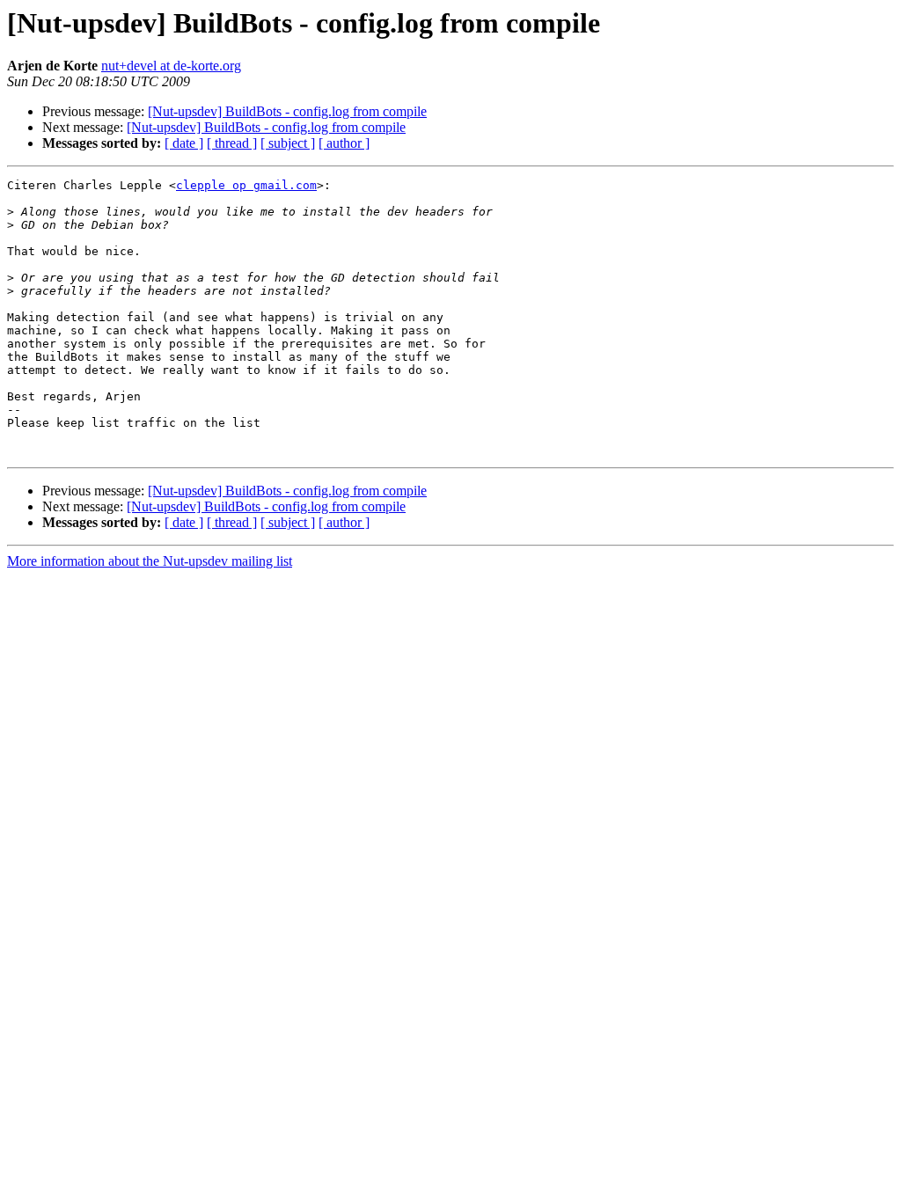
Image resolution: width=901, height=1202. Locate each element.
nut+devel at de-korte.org (171, 65)
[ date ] (184, 143)
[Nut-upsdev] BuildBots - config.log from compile (287, 111)
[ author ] (344, 143)
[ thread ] (232, 143)
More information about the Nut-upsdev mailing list (149, 560)
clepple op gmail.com (246, 185)
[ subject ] (287, 143)
